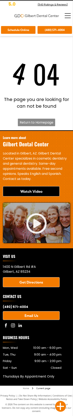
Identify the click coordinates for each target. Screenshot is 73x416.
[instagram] (13, 326)
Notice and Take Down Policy (21, 399)
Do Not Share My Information (35, 395)
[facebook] (6, 326)
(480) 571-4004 (15, 307)
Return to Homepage (36, 122)
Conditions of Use (62, 395)
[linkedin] (20, 326)
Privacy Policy (7, 395)
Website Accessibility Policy (53, 399)
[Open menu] (68, 16)
